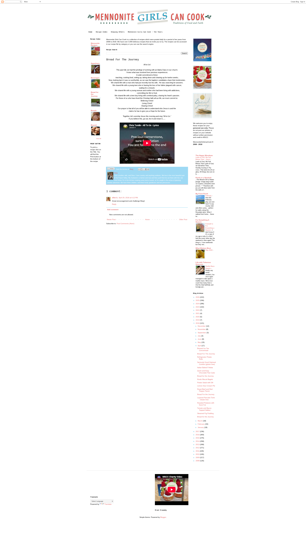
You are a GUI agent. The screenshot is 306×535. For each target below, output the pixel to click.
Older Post (183, 219)
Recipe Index (101, 32)
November (202, 329)
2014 (198, 441)
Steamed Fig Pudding (205, 413)
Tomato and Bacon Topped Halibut (204, 409)
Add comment (112, 210)
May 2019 (209, 250)
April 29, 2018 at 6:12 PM (128, 198)
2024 (198, 304)
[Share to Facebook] (146, 169)
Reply (114, 204)
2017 (198, 431)
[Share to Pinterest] (148, 169)
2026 (198, 297)
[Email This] (139, 169)
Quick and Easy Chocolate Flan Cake (206, 372)
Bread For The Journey (206, 354)
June (200, 339)
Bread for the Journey (205, 376)
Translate (108, 504)
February (208, 196)
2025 (198, 300)
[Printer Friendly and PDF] (111, 168)
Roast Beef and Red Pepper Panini (205, 390)
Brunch (94, 125)
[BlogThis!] (141, 169)
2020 (198, 317)
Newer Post (111, 219)
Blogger (163, 517)
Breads (94, 110)
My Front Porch (202, 194)
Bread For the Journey (205, 394)
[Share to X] (143, 169)
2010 (198, 454)
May (199, 342)
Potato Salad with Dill (205, 383)
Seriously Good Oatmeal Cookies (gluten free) (206, 363)
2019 (198, 320)
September (202, 333)
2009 (198, 457)
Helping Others (117, 32)
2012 (198, 448)
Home (90, 32)
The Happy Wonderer (204, 155)
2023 (198, 307)
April (200, 346)
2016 (198, 435)
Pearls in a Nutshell (203, 178)
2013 (198, 444)
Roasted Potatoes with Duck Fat (205, 404)
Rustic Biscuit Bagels (205, 379)
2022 (198, 310)
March (200, 421)
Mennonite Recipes (95, 44)
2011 (198, 451)
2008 (198, 461)
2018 (198, 323)
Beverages (95, 78)
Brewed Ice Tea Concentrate (203, 349)
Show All (98, 138)
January (201, 427)
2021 (198, 313)
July (199, 336)
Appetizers (95, 63)
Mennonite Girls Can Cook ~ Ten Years (145, 32)
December (202, 326)
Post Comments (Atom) (125, 223)
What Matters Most (203, 248)
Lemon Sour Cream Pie (206, 386)
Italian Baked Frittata (205, 367)
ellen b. (115, 198)
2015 (198, 438)
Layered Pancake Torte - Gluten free (206, 399)
